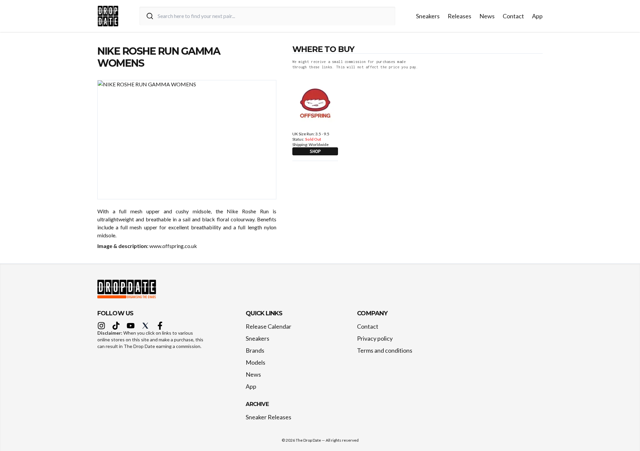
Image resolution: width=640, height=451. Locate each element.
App (537, 16)
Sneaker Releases (268, 417)
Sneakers (428, 16)
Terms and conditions (384, 350)
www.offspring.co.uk (173, 246)
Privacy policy (375, 338)
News (487, 16)
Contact (513, 16)
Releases (459, 16)
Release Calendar (268, 326)
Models (255, 362)
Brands (255, 350)
